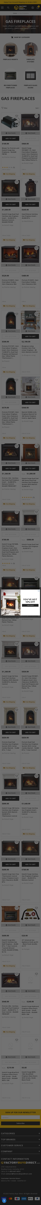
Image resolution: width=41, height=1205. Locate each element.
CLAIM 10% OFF (30, 605)
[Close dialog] (39, 591)
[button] (4, 1201)
